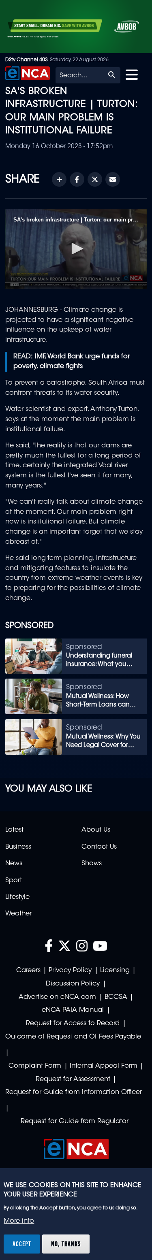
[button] (76, 249)
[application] (76, 249)
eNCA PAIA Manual (73, 1010)
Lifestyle (17, 897)
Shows (91, 863)
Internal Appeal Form (103, 1066)
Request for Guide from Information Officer (73, 1092)
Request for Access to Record (73, 1023)
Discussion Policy (73, 984)
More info (19, 1221)
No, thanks (66, 1244)
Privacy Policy (70, 970)
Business (18, 847)
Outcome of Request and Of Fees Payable (73, 1037)
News (13, 863)
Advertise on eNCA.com (57, 997)
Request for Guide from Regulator (74, 1121)
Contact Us (99, 847)
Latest (14, 830)
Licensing (115, 970)
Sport (13, 880)
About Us (95, 830)
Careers (28, 970)
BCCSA (116, 997)
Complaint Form (35, 1066)
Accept (22, 1244)
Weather (18, 914)
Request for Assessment (73, 1079)
